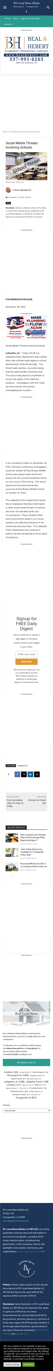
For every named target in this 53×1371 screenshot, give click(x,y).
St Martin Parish (19, 1091)
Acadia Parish (25, 1072)
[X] (24, 774)
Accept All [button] (28, 1364)
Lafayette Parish (37, 1081)
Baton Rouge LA (40, 1072)
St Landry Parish (37, 1088)
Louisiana (14, 1084)
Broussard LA (18, 1075)
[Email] (37, 774)
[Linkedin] (30, 774)
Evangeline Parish (37, 1076)
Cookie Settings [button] (12, 1364)
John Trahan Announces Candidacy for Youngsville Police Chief (32, 852)
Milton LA (40, 1085)
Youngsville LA (26, 1097)
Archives (6, 1105)
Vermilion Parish (21, 1094)
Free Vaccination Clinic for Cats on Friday (15, 803)
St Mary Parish (35, 1091)
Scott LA (24, 1088)
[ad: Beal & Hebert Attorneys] (26, 65)
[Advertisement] (26, 102)
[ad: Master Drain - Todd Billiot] (26, 338)
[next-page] (12, 876)
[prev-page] (7, 876)
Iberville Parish (34, 1079)
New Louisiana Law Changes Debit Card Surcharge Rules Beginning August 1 (33, 837)
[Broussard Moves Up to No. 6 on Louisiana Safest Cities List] (12, 866)
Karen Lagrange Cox (22, 190)
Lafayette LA (22, 766)
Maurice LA (28, 1085)
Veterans (35, 1095)
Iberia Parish (18, 1078)
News (5, 131)
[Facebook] (26, 11)
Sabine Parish (12, 1088)
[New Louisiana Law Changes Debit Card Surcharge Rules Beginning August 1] (12, 837)
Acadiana (11, 1072)
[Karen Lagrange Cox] (9, 190)
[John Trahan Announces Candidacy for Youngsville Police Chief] (12, 852)
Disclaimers (21, 1333)
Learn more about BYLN (29, 1251)
